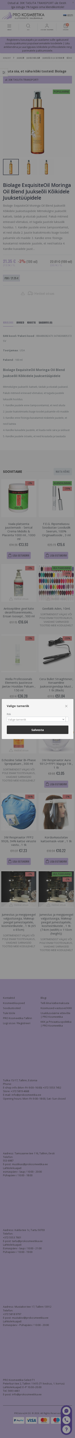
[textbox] (36, 720)
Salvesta (37, 730)
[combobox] (37, 719)
